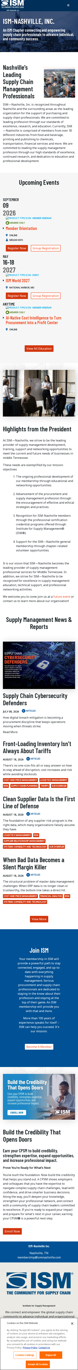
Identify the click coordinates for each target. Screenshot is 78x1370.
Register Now (17, 248)
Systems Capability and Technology (25, 846)
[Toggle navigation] (68, 5)
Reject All (51, 1355)
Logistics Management (53, 780)
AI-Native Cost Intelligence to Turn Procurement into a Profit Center (33, 320)
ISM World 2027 (18, 280)
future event (61, 597)
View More (39, 919)
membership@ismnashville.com (39, 1257)
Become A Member (39, 1047)
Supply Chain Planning (24, 785)
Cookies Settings (24, 1355)
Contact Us (44, 1347)
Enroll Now (12, 1231)
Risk (6, 785)
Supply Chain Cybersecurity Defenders (35, 699)
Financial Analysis (51, 896)
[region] (39, 1344)
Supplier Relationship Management (24, 840)
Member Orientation (21, 228)
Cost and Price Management (20, 780)
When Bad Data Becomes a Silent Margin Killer (33, 863)
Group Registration (46, 248)
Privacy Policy (30, 1347)
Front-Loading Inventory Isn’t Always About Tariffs (37, 747)
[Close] (72, 1324)
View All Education (39, 349)
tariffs (45, 785)
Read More (10, 732)
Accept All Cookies (38, 1364)
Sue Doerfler (59, 785)
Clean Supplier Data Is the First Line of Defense (39, 802)
